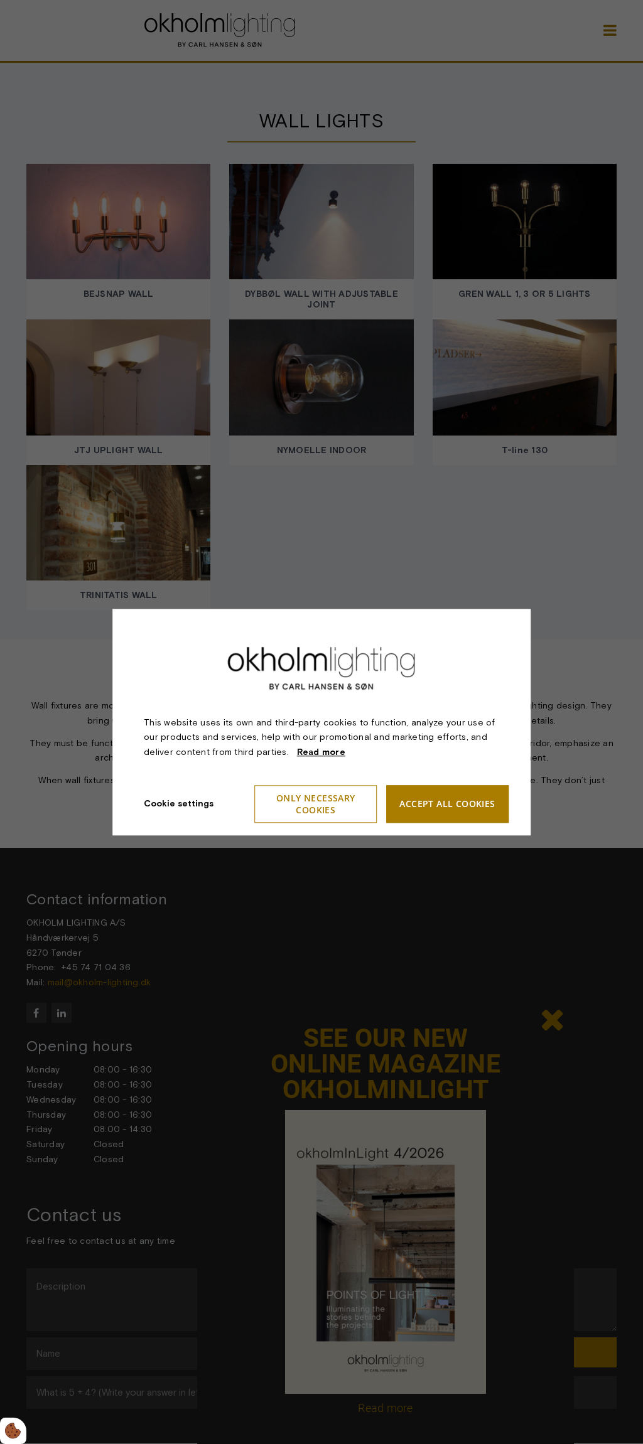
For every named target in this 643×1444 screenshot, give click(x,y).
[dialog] (321, 722)
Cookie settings (178, 803)
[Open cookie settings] (13, 1431)
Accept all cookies (447, 804)
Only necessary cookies (315, 804)
